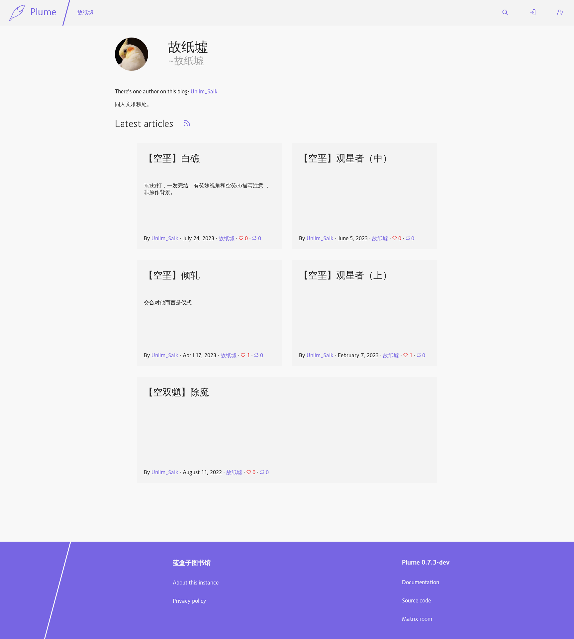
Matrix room (417, 619)
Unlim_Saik (204, 92)
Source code (416, 601)
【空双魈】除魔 (176, 392)
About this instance (196, 583)
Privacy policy (189, 601)
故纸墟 (85, 13)
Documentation (420, 582)
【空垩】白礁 (172, 158)
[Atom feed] (187, 125)
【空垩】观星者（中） (345, 158)
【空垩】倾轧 (172, 275)
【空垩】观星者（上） (345, 275)
